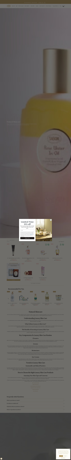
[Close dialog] (51, 220)
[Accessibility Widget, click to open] (1, 459)
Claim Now (27, 238)
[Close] (69, 449)
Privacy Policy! (66, 453)
